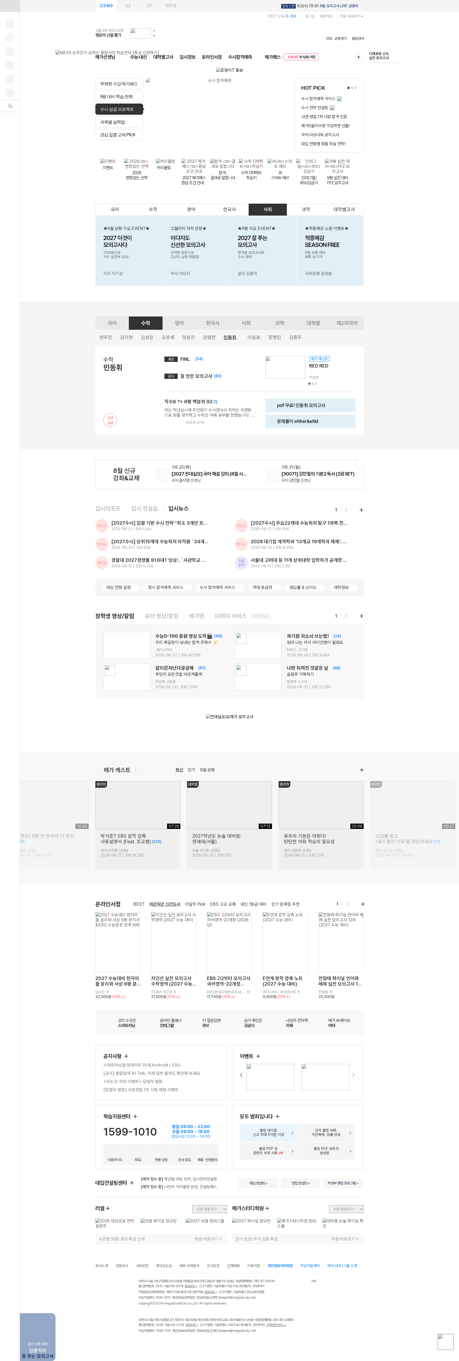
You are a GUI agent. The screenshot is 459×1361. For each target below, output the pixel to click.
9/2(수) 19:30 (320, 6)
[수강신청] (10, 37)
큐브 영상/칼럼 (161, 616)
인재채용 (233, 1266)
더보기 (362, 770)
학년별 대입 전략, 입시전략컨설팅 (179, 1179)
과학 (306, 209)
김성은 (147, 337)
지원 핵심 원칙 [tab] (174, 146)
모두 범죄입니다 (257, 1116)
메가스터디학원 (248, 1208)
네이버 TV (175, 1342)
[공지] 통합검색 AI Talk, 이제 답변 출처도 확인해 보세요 (151, 1073)
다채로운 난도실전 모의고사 (379, 56)
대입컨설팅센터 (111, 1183)
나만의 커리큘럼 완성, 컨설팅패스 (179, 1186)
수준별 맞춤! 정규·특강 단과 (122, 1239)
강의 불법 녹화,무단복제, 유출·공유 (326, 1132)
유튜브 (185, 1342)
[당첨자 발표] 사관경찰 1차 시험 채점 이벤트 (140, 1089)
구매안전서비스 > (276, 1325)
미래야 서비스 (230, 616)
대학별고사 (163, 57)
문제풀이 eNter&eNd (293, 423)
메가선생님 (105, 57)
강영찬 (209, 337)
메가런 (196, 616)
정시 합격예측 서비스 (166, 587)
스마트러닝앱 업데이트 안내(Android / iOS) (141, 1065)
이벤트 (247, 1056)
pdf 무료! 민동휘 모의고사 (297, 407)
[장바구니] (10, 79)
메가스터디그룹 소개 (342, 1266)
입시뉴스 (178, 508)
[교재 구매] (10, 65)
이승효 (254, 337)
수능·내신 (138, 57)
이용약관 (253, 1266)
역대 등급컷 (262, 587)
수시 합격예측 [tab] (261, 146)
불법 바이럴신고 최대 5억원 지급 (268, 1132)
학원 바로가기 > (208, 1239)
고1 (149, 5)
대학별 (313, 323)
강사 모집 (184, 1160)
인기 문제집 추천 (285, 904)
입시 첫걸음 (144, 508)
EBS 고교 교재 (223, 904)
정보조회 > (191, 1286)
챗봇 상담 (161, 1160)
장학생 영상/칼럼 (114, 616)
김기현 (126, 337)
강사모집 (213, 1266)
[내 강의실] (10, 24)
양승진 (188, 337)
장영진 (274, 337)
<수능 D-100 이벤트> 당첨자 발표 (133, 1081)
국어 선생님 (186, 480)
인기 (191, 769)
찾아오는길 (164, 1266)
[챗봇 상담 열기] (446, 1342)
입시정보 (188, 57)
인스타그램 (153, 1342)
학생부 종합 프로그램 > (343, 1183)
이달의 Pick (195, 904)
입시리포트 (108, 508)
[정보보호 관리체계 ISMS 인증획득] (295, 1281)
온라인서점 (212, 57)
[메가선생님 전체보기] (120, 57)
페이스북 (142, 1342)
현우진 (105, 337)
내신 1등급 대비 (253, 904)
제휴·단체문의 (189, 1266)
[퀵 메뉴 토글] (10, 6)
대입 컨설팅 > (258, 1183)
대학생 (170, 5)
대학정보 (341, 587)
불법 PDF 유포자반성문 (326, 1150)
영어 (191, 209)
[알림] (10, 51)
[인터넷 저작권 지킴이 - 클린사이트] (304, 1282)
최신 (179, 769)
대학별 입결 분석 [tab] (230, 146)
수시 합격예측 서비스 (217, 587)
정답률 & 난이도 (303, 587)
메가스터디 (229, 33)
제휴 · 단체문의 (207, 1160)
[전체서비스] (358, 57)
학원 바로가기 (350, 16)
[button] (154, 30)
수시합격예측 (240, 57)
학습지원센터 (117, 1116)
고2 (128, 5)
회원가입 (326, 16)
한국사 (229, 209)
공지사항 (113, 1056)
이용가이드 (115, 1160)
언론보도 (122, 1266)
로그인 (310, 16)
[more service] (359, 175)
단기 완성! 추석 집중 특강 (256, 1239)
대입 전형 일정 (118, 587)
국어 (114, 209)
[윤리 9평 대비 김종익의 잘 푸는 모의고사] (38, 1317)
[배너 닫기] (52, 1317)
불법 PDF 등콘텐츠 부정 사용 (268, 1150)
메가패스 (273, 57)
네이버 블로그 (164, 1342)
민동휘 (230, 337)
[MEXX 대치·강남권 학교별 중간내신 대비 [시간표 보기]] (107, 52)
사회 (268, 209)
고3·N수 (106, 5)
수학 (153, 209)
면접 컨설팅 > (301, 1183)
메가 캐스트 (117, 770)
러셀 (99, 1208)
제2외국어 (347, 323)
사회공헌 (142, 1266)
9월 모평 (207, 769)
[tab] (119, 83)
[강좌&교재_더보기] (359, 464)
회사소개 (101, 1266)
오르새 (168, 337)
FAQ (138, 1160)
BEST (139, 904)
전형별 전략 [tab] (200, 146)
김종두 (295, 337)
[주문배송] (10, 93)
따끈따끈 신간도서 (165, 904)
